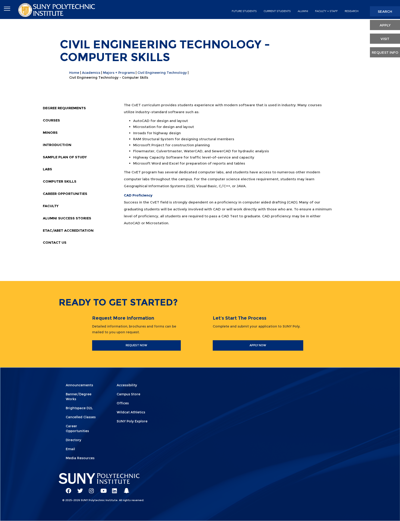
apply (385, 25)
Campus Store (128, 394)
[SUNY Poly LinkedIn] (113, 488)
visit (385, 39)
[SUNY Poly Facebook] (67, 488)
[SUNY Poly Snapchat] (124, 488)
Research (352, 11)
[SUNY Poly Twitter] (78, 488)
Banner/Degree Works (78, 396)
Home (74, 73)
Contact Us (54, 242)
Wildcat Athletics (131, 412)
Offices (123, 403)
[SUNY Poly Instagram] (90, 488)
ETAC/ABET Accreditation (68, 230)
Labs (47, 169)
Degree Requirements (64, 108)
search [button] (385, 11)
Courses (51, 120)
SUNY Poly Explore (132, 421)
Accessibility (127, 385)
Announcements (79, 385)
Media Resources (80, 458)
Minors (50, 132)
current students (277, 11)
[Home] (57, 9)
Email (70, 449)
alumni (303, 11)
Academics (91, 73)
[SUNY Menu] (7, 9)
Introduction (57, 145)
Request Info (385, 52)
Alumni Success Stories (67, 218)
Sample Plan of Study (65, 157)
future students (244, 11)
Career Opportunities (65, 193)
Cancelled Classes (81, 417)
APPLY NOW (258, 345)
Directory (73, 440)
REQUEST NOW (136, 345)
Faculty (51, 206)
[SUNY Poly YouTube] (101, 488)
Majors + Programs (119, 73)
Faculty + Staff (326, 11)
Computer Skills (59, 181)
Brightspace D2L (79, 408)
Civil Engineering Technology (162, 73)
